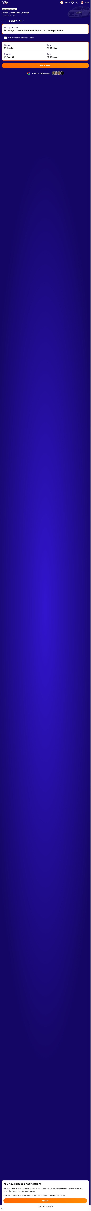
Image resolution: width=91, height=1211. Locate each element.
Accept (45, 1201)
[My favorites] (72, 2)
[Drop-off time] (67, 55)
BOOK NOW (45, 65)
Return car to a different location (21, 38)
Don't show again (45, 1206)
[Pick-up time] (67, 46)
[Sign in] (76, 2)
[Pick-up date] (23, 46)
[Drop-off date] (23, 55)
